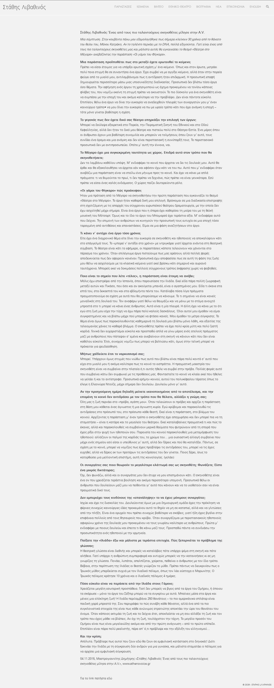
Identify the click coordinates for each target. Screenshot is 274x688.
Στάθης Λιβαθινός (24, 7)
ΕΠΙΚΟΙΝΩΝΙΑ (236, 6)
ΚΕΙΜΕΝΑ (143, 6)
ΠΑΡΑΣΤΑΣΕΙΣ (123, 6)
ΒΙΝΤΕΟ (158, 6)
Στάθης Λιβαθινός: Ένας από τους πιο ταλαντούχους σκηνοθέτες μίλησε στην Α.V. (142, 32)
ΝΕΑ (218, 6)
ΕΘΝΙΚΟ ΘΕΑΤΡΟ (179, 6)
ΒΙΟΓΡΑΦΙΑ (203, 6)
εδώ (109, 678)
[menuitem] (255, 6)
